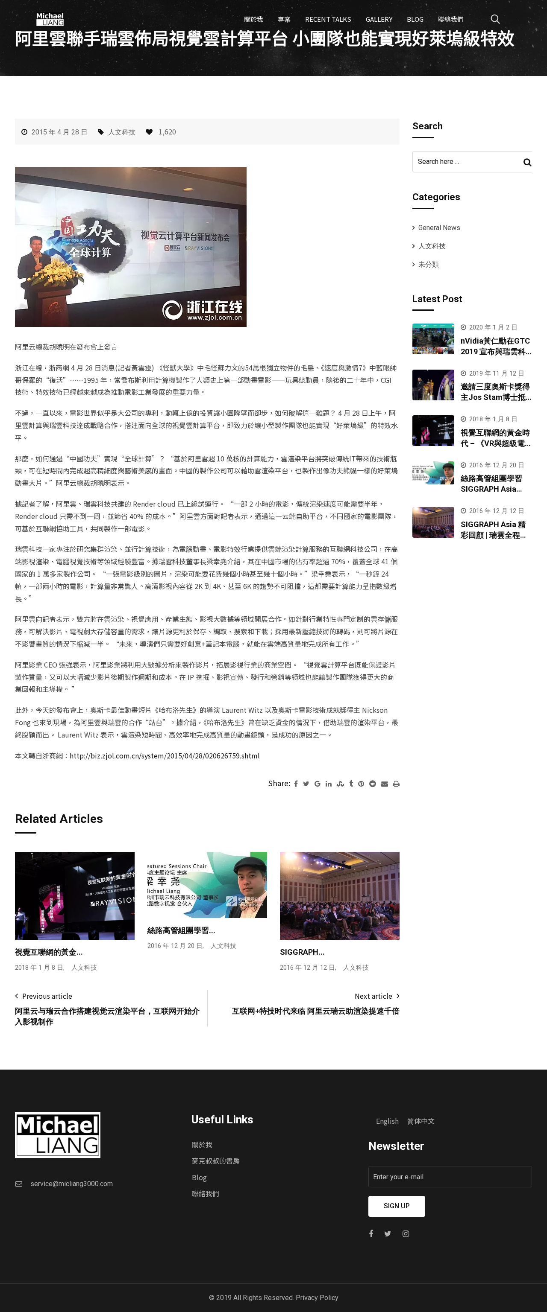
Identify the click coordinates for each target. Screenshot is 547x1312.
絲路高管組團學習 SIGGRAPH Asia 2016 (491, 489)
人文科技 (121, 132)
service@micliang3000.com (71, 1184)
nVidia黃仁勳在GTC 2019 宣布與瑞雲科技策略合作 (495, 351)
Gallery (379, 19)
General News (439, 228)
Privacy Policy (317, 1298)
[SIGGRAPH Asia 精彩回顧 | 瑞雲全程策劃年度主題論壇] (433, 522)
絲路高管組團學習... (181, 930)
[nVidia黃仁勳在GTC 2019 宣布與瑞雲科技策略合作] (433, 339)
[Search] (495, 19)
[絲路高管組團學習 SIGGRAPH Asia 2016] (433, 472)
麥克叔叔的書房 (216, 1160)
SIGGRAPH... (302, 952)
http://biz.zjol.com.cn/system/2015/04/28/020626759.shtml (165, 755)
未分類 (428, 264)
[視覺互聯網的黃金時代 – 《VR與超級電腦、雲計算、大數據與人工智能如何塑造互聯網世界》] (433, 430)
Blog (415, 19)
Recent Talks (328, 19)
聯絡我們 (451, 19)
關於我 (253, 19)
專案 (284, 19)
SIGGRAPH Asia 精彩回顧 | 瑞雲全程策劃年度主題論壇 (494, 535)
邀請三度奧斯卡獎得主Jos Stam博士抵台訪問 (495, 397)
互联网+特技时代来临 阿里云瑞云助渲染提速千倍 (316, 1010)
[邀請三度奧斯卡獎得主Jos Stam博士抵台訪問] (433, 385)
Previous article (47, 996)
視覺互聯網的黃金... (49, 952)
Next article (373, 996)
